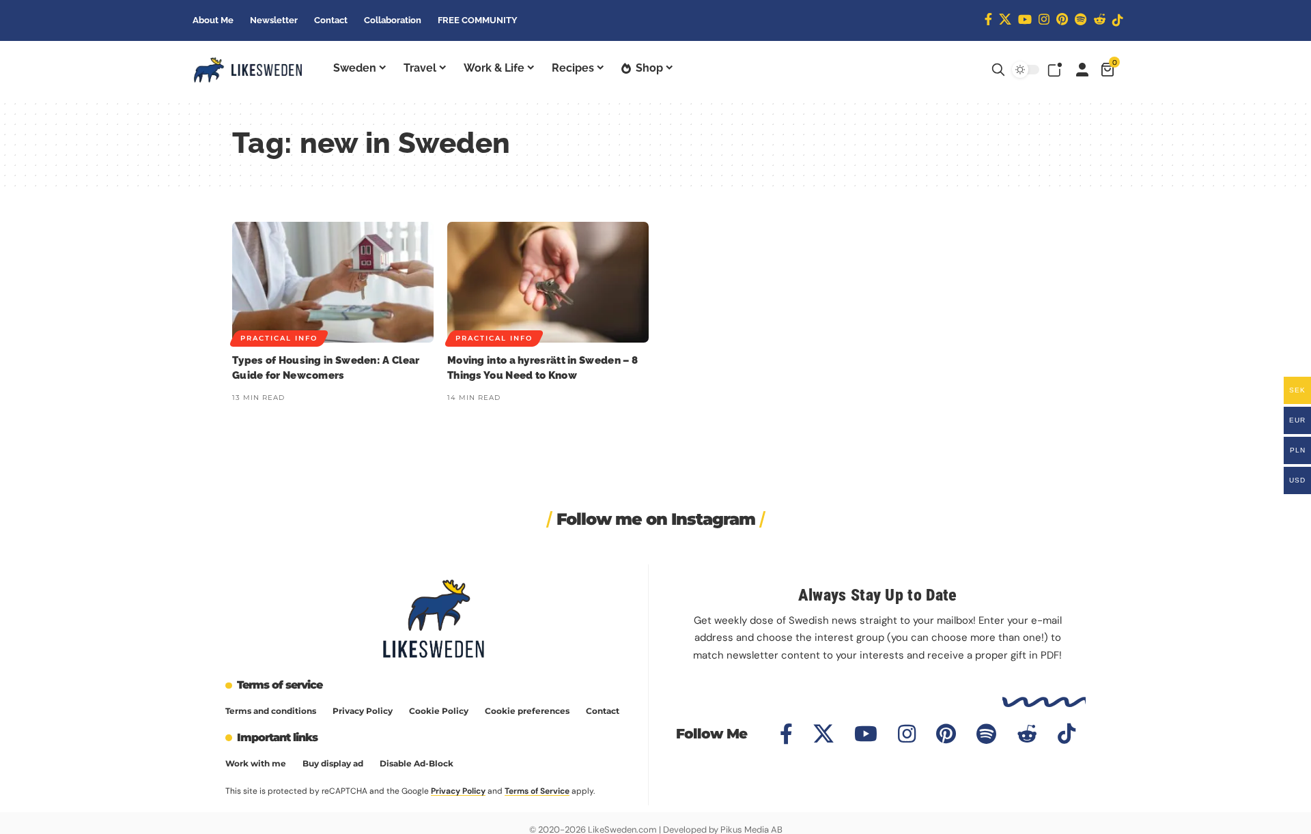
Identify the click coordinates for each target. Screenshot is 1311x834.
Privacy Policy (458, 791)
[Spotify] (1080, 19)
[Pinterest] (1062, 19)
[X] (1005, 19)
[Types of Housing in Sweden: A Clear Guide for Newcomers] (333, 282)
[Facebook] (988, 19)
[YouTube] (1025, 19)
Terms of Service (537, 791)
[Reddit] (1099, 19)
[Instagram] (1044, 19)
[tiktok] (1118, 20)
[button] (998, 69)
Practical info (279, 338)
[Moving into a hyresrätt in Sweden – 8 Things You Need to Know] (548, 282)
